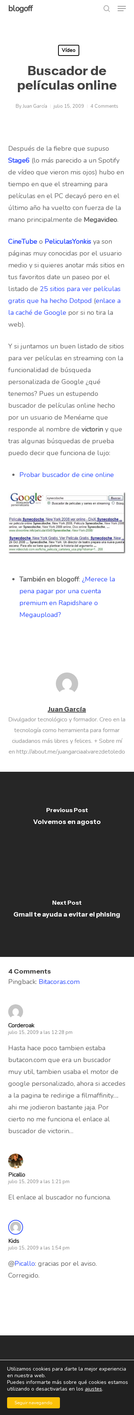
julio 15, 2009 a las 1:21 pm (39, 1181)
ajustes (93, 1389)
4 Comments (104, 106)
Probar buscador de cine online (66, 474)
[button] (122, 8)
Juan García (35, 106)
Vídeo (69, 50)
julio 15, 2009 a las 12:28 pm (40, 1032)
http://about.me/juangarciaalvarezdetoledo (70, 752)
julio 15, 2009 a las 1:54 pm (39, 1248)
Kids (13, 1241)
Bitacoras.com (59, 981)
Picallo (16, 1175)
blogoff (20, 8)
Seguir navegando (33, 1403)
